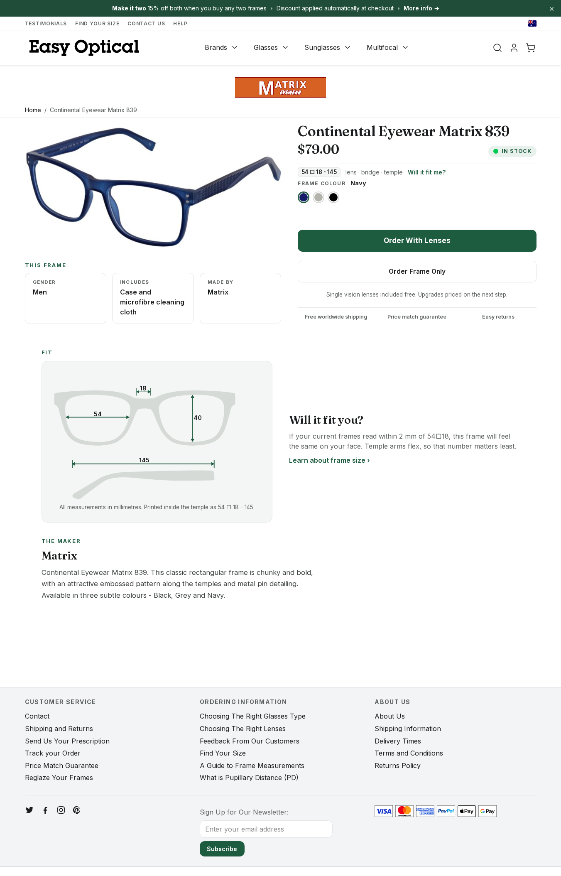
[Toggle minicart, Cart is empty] (530, 47)
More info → (421, 8)
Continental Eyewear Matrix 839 (93, 109)
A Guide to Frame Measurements (252, 765)
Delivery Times (398, 741)
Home (33, 109)
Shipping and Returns (59, 728)
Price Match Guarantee (61, 765)
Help (180, 23)
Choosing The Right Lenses (243, 728)
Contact (37, 716)
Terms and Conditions (409, 753)
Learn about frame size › (329, 460)
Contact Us (146, 23)
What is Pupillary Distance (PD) (249, 777)
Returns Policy (398, 765)
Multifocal (382, 47)
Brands (216, 47)
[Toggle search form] (497, 47)
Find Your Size (97, 23)
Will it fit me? (427, 172)
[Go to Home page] (83, 48)
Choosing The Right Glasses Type (253, 716)
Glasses (266, 47)
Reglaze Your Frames (59, 777)
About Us (390, 716)
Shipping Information (408, 728)
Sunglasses (322, 47)
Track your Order (53, 753)
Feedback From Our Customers (249, 741)
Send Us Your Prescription (67, 741)
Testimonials (46, 23)
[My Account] (514, 47)
